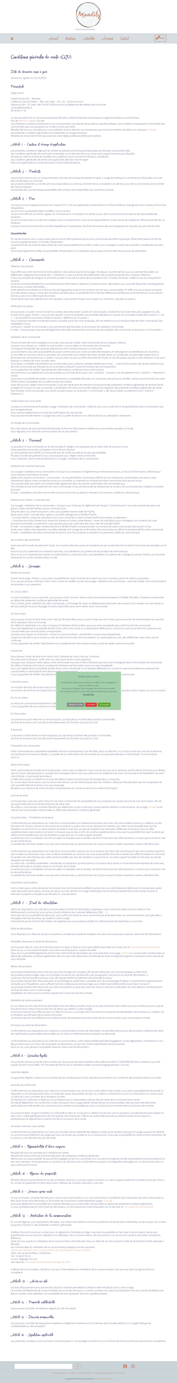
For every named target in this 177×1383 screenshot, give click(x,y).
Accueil (53, 38)
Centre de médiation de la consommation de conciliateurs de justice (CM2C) (51, 1250)
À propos (107, 38)
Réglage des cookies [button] (76, 704)
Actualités (88, 38)
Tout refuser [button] (91, 704)
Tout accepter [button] (104, 704)
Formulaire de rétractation (144, 947)
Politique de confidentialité (80, 1373)
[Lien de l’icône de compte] (12, 38)
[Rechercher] (78, 1366)
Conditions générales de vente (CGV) (109, 1373)
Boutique (70, 38)
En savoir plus (88, 694)
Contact (124, 38)
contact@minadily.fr (21, 108)
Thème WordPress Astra (103, 1379)
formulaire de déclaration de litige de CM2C (48, 1262)
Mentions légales (28, 121)
